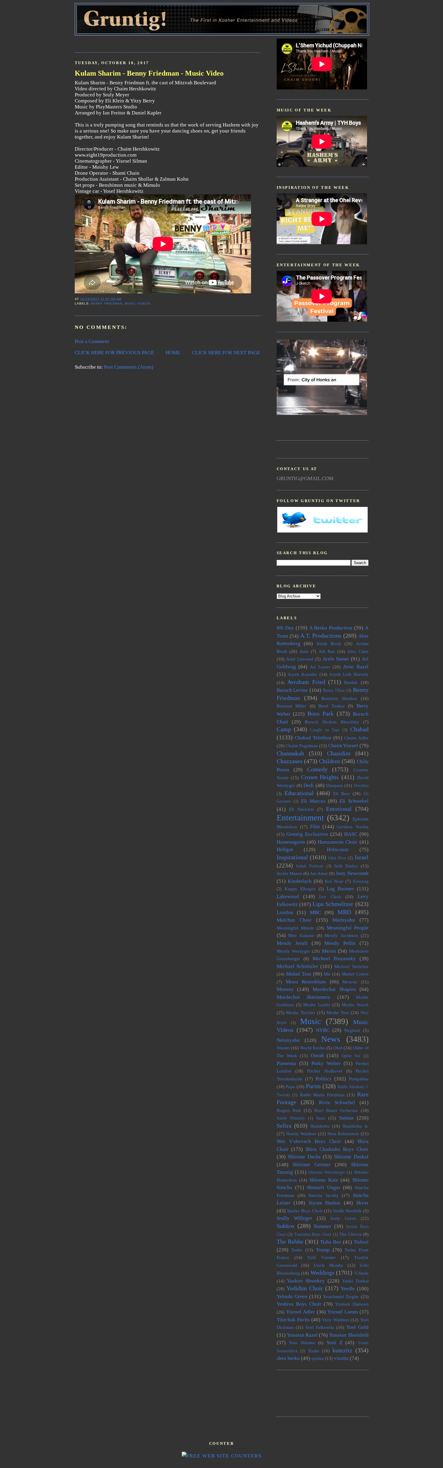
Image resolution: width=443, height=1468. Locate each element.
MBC (315, 912)
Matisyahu (343, 920)
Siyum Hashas (325, 1203)
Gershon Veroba (352, 826)
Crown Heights (320, 777)
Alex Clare (357, 651)
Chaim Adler (356, 737)
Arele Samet (335, 659)
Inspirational (292, 857)
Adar (304, 651)
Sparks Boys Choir (304, 1210)
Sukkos (285, 1226)
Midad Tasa (298, 974)
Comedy (317, 769)
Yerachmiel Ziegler (341, 1296)
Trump (323, 1250)
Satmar (346, 1118)
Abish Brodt (328, 643)
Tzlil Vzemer (321, 1257)
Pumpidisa (359, 1078)
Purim (313, 1086)
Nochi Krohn (312, 1047)
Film (315, 826)
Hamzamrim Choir (337, 842)
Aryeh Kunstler (302, 674)
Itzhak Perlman (309, 866)
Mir (327, 973)
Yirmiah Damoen (352, 1304)
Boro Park (320, 713)
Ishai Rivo (337, 858)
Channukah (290, 753)
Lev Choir (330, 896)
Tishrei (361, 1242)
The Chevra (350, 1234)
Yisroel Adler (300, 1312)
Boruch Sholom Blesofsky (332, 721)
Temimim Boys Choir (312, 1234)
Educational (299, 793)
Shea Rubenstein (343, 1133)
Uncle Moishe (328, 1265)
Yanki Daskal (355, 1280)
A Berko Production (330, 628)
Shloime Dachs (304, 1157)
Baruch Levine (292, 690)
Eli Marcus (313, 801)
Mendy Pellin (340, 943)
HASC (350, 834)
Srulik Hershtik (347, 1210)
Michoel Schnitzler (297, 966)
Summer (322, 1226)
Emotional (339, 808)
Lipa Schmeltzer (333, 904)
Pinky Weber (326, 1063)
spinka (317, 1358)
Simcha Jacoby (323, 1195)
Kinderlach (300, 881)
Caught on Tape (325, 730)
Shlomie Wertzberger (326, 1172)
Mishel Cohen (355, 973)
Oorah (317, 1055)
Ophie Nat (350, 1056)
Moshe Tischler (300, 1012)
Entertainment (300, 817)
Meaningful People (348, 928)
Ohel (337, 1047)
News (330, 1039)
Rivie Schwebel (337, 1102)
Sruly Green (343, 1218)
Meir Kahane (301, 935)
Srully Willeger (295, 1218)
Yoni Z (334, 1342)
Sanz (320, 1117)
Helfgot (285, 849)
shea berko (288, 1358)
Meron (329, 951)
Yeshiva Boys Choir (299, 1304)
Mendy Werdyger (293, 951)
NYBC (323, 1030)
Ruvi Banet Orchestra (336, 1110)
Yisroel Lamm (342, 1312)
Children (329, 761)
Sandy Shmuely (291, 1118)
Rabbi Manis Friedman (322, 1094)
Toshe (296, 1249)
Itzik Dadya (346, 865)
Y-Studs (361, 1273)
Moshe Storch (355, 1004)
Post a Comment (92, 341)
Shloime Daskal (351, 1157)
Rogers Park (289, 1110)
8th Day (285, 628)
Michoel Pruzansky (334, 958)
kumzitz (342, 1350)
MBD (344, 912)
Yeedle (348, 1289)
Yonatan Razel (302, 1335)
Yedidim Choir (304, 1288)
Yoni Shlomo (302, 1342)
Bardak (351, 682)
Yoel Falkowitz (319, 1327)
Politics (323, 1079)
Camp (284, 729)
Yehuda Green (292, 1296)
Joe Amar (319, 873)
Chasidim (338, 753)
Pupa (290, 1086)
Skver (362, 1203)
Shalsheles (320, 1126)
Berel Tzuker (331, 705)
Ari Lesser (320, 666)
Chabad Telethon (313, 738)
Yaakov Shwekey (306, 1281)
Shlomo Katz (323, 1180)
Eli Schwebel (353, 801)
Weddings (322, 1272)
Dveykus (361, 785)
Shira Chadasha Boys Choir (337, 1149)
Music (310, 1021)
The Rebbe (290, 1241)
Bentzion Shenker (339, 698)
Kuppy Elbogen (300, 888)
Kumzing (361, 881)
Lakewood (288, 896)
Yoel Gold (357, 1327)
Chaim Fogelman (302, 745)
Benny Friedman (106, 303)
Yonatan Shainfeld (348, 1335)
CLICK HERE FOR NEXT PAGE (226, 352)
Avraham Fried (306, 682)
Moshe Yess (337, 1012)
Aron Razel (355, 667)
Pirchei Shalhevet (324, 1070)
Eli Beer (341, 793)
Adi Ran (327, 651)
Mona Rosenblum (306, 982)
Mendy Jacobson (341, 935)
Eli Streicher (301, 809)
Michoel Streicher (351, 966)
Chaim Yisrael (343, 745)
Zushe (313, 1350)
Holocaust (337, 849)
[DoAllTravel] (322, 413)
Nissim (283, 1047)
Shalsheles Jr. (355, 1126)
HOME (172, 352)
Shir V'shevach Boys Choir (309, 1141)
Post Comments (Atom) (128, 367)
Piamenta (286, 1063)
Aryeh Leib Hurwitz (348, 674)
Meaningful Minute (295, 927)
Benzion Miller (292, 705)
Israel (362, 857)
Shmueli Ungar (323, 1187)
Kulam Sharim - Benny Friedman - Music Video (149, 73)
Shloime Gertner (312, 1164)
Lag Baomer (340, 889)
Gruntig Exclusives (307, 834)
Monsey (285, 989)
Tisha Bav (330, 1242)
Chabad (359, 729)
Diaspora (334, 785)
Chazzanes (290, 761)
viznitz (341, 1358)
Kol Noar (334, 881)
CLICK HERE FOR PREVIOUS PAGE (114, 352)
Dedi (308, 785)
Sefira (284, 1125)
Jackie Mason (289, 873)
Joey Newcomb (352, 873)
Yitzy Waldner (335, 1319)
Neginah (352, 1030)
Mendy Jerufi (292, 943)
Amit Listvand (299, 658)
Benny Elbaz (334, 690)
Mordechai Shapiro (334, 989)
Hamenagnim (291, 842)
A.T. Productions (320, 635)
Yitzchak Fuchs (293, 1320)
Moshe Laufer (316, 1004)
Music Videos (138, 303)
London (285, 912)
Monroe (349, 981)
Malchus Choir (294, 920)
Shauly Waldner (301, 1133)
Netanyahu (288, 1040)
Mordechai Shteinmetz (304, 997)
